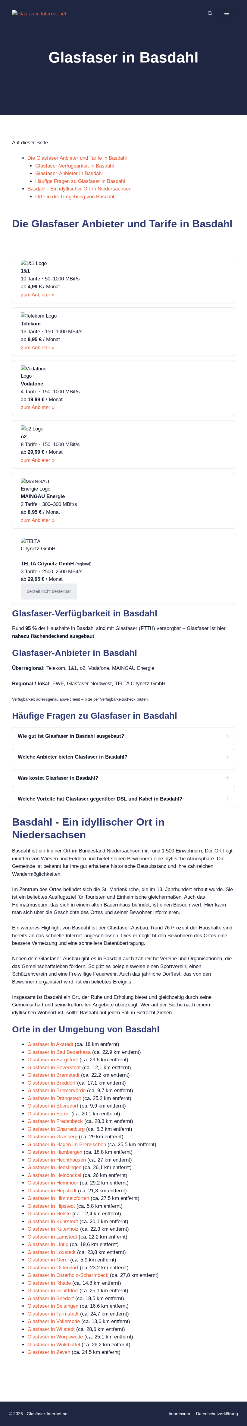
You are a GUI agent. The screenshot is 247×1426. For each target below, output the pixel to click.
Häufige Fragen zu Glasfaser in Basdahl (80, 181)
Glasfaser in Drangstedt (54, 1098)
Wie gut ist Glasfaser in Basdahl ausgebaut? (71, 736)
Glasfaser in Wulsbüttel (53, 1345)
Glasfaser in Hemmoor (52, 1183)
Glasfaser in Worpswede (55, 1337)
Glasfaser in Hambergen (54, 1152)
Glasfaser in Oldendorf (52, 1268)
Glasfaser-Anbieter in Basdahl (69, 173)
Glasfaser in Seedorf (50, 1298)
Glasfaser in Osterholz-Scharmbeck (67, 1275)
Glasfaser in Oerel (48, 1260)
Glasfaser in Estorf (48, 1114)
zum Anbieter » (38, 295)
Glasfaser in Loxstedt (51, 1252)
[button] (210, 13)
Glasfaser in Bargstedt (52, 1060)
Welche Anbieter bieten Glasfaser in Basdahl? (72, 757)
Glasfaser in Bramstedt (53, 1075)
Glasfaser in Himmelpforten (58, 1198)
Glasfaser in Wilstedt (51, 1329)
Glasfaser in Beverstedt (54, 1067)
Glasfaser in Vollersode (53, 1321)
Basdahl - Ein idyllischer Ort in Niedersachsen (79, 189)
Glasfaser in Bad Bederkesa (59, 1052)
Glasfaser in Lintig (47, 1244)
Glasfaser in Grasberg (52, 1137)
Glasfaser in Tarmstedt (53, 1314)
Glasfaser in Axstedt (50, 1044)
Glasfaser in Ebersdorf (52, 1106)
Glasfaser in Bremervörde (56, 1090)
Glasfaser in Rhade (49, 1283)
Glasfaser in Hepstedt (52, 1191)
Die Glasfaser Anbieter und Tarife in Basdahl (77, 158)
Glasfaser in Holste (49, 1214)
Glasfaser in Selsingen (52, 1306)
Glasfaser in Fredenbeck (55, 1121)
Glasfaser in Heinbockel (54, 1175)
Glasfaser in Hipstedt (51, 1206)
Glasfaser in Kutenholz (53, 1229)
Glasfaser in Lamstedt (52, 1237)
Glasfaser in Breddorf (51, 1083)
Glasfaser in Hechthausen (56, 1160)
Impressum (179, 1413)
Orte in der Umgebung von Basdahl (74, 197)
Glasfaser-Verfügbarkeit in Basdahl (74, 166)
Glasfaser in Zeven (48, 1352)
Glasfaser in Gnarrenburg (56, 1129)
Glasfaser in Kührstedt (52, 1221)
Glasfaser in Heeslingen (54, 1167)
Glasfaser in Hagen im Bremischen (66, 1144)
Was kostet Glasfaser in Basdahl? (58, 778)
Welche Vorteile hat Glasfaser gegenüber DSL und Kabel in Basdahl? (100, 799)
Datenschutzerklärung (217, 1413)
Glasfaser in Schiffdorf (52, 1290)
